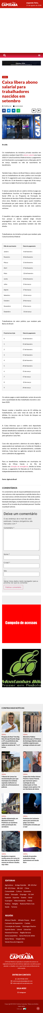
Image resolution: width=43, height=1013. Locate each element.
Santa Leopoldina (11, 936)
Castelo (27, 923)
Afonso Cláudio (10, 920)
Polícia (29, 901)
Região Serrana (25, 932)
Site (5, 571)
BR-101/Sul (32, 885)
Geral (30, 897)
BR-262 (20, 888)
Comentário (9, 528)
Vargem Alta (20, 939)
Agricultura (9, 885)
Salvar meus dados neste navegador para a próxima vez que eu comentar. (21, 582)
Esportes (16, 897)
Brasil (33, 920)
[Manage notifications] (38, 1008)
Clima (27, 888)
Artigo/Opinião (20, 885)
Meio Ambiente (19, 901)
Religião (15, 904)
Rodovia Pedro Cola (27, 904)
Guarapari (8, 901)
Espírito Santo (10, 929)
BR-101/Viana (10, 888)
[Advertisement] (21, 30)
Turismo (14, 907)
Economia (27, 891)
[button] (39, 55)
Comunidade (9, 891)
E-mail (7, 562)
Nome (7, 554)
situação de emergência (19, 466)
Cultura (19, 891)
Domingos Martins (29, 926)
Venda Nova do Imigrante (14, 942)
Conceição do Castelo (12, 926)
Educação (14, 894)
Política (7, 904)
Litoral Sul (27, 929)
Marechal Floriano (11, 932)
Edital (7, 894)
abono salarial (29, 155)
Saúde (7, 907)
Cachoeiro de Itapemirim (14, 923)
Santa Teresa (9, 939)
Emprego (23, 894)
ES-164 (31, 894)
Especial (8, 897)
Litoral (19, 929)
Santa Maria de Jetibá (27, 936)
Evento (23, 897)
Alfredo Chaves (23, 920)
